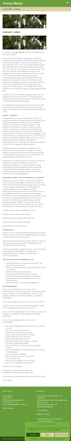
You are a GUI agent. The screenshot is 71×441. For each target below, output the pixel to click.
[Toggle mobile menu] (67, 3)
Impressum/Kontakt (58, 439)
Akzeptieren (33, 434)
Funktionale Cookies (61, 434)
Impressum (17, 439)
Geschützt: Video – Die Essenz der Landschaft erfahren (50, 420)
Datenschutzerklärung (45, 439)
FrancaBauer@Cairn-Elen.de (17, 404)
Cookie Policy (34, 439)
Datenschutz (24, 439)
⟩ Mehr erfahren (8, 408)
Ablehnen (47, 434)
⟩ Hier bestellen (42, 410)
